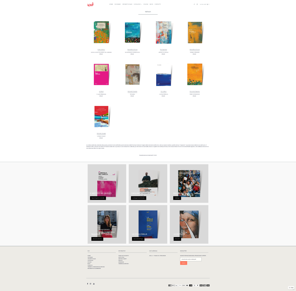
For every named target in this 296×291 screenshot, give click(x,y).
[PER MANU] (132, 75)
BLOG (89, 263)
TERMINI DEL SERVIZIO (123, 263)
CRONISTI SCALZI (92, 259)
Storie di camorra (97, 239)
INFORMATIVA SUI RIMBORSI (94, 268)
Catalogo (177, 198)
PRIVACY (120, 260)
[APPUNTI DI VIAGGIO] (164, 33)
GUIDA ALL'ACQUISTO (123, 255)
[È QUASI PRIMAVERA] (101, 75)
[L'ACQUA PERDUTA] (164, 75)
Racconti (177, 239)
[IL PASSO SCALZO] (101, 117)
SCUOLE (89, 262)
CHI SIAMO (90, 257)
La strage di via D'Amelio (139, 198)
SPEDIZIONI (121, 262)
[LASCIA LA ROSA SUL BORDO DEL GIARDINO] (101, 33)
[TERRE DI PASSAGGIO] (195, 75)
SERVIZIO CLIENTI (122, 259)
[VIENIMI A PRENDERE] (195, 33)
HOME (89, 255)
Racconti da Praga (138, 239)
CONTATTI (90, 265)
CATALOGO (90, 260)
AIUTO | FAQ (121, 257)
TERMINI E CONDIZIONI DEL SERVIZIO (96, 267)
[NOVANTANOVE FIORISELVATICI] (132, 33)
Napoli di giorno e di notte (97, 198)
